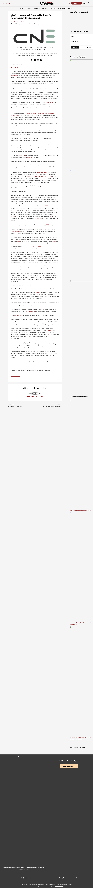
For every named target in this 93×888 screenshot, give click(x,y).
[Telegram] (38, 60)
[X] (28, 60)
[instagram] (3, 3)
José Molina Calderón (42, 172)
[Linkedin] (31, 60)
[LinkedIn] (23, 878)
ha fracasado (49, 102)
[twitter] (9, 3)
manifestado (21, 155)
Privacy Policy (62, 878)
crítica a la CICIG (36, 247)
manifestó (37, 292)
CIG (50, 216)
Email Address (74, 41)
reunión (23, 344)
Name (73, 36)
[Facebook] (41, 60)
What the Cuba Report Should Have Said (80, 510)
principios (25, 90)
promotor (41, 208)
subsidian (29, 157)
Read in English (15, 68)
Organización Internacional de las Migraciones (39, 176)
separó (13, 216)
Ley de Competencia (29, 311)
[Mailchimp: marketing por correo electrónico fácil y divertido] (89, 48)
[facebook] (6, 3)
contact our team (59, 886)
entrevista (18, 315)
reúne (18, 241)
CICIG (40, 138)
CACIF (46, 205)
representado (14, 75)
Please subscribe (15, 376)
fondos (54, 241)
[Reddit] (35, 60)
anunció (50, 330)
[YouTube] (26, 878)
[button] (69, 3)
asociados (45, 89)
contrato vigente (15, 231)
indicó (48, 334)
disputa (38, 218)
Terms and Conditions (73, 878)
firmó (47, 224)
